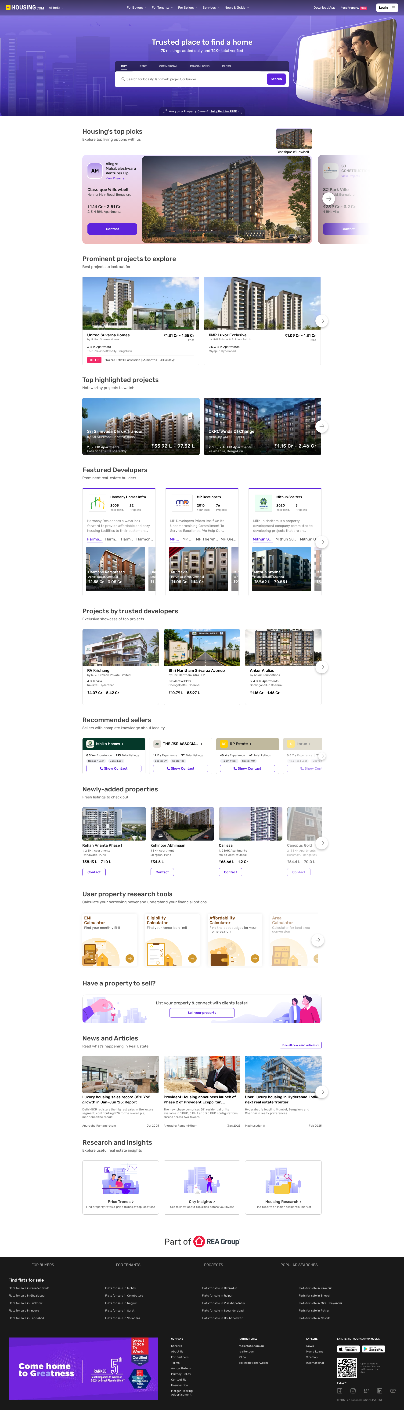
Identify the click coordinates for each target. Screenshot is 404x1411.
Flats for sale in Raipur (217, 1295)
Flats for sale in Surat (120, 1310)
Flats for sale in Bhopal (314, 1295)
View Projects (115, 178)
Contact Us (178, 1379)
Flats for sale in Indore (23, 1310)
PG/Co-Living (199, 66)
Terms (175, 1362)
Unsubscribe (179, 1385)
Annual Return (181, 1368)
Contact (112, 229)
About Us (177, 1351)
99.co (242, 1357)
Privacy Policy (181, 1374)
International (315, 1362)
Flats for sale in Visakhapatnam (223, 1303)
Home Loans (314, 1351)
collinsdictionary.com (253, 1362)
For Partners (179, 1357)
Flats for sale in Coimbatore (124, 1295)
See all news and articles (300, 1045)
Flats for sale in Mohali (120, 1288)
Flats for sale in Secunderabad (223, 1310)
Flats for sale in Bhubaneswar (222, 1318)
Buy (124, 66)
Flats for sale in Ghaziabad (26, 1295)
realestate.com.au (251, 1346)
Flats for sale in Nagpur (121, 1303)
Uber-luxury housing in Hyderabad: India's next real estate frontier (283, 1099)
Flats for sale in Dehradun (219, 1288)
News (310, 1346)
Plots (226, 66)
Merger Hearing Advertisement (182, 1392)
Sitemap (311, 1357)
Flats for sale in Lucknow (25, 1303)
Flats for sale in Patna (314, 1310)
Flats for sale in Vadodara (122, 1318)
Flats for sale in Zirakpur (315, 1288)
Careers (176, 1346)
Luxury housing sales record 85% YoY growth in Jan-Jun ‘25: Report (116, 1099)
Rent (143, 66)
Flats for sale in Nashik (314, 1318)
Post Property (353, 7)
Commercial (168, 66)
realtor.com (247, 1351)
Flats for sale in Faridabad (26, 1318)
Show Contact (115, 768)
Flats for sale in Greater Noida (28, 1288)
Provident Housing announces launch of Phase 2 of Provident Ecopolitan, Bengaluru (200, 1100)
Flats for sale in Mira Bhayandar (320, 1303)
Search (276, 79)
